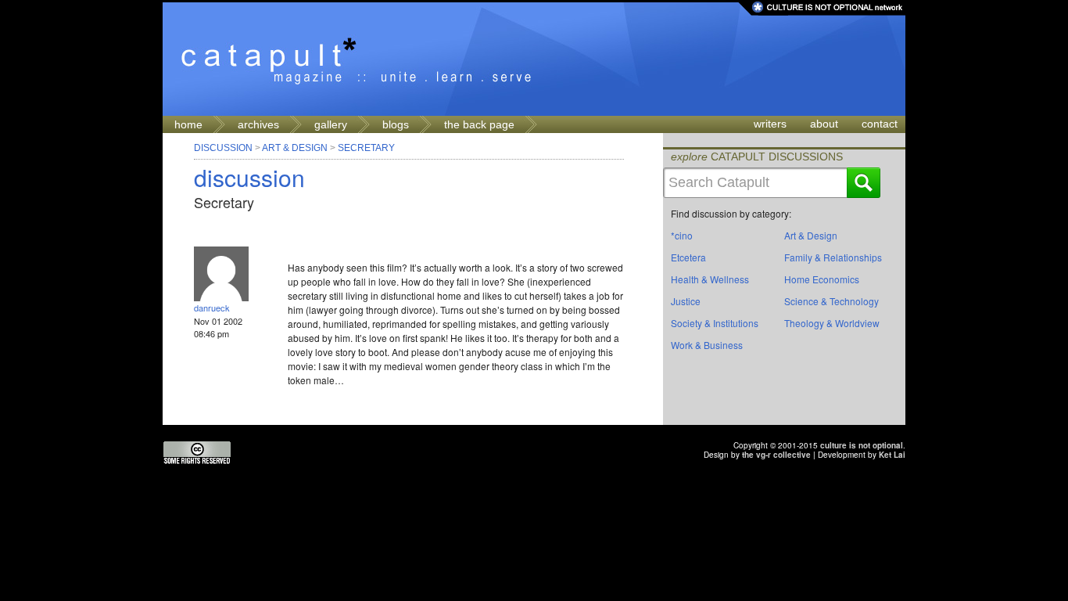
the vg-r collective (776, 454)
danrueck (212, 307)
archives (258, 124)
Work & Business (707, 344)
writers (770, 123)
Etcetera (688, 257)
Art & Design (295, 147)
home (188, 124)
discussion (249, 177)
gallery (330, 124)
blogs (395, 124)
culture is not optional (861, 445)
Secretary (366, 147)
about (824, 123)
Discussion (223, 147)
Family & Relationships (833, 257)
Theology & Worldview (832, 322)
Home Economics (821, 279)
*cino (682, 235)
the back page (479, 124)
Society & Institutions (714, 322)
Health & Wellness (710, 279)
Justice (686, 301)
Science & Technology (831, 301)
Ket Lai (892, 454)
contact (880, 123)
